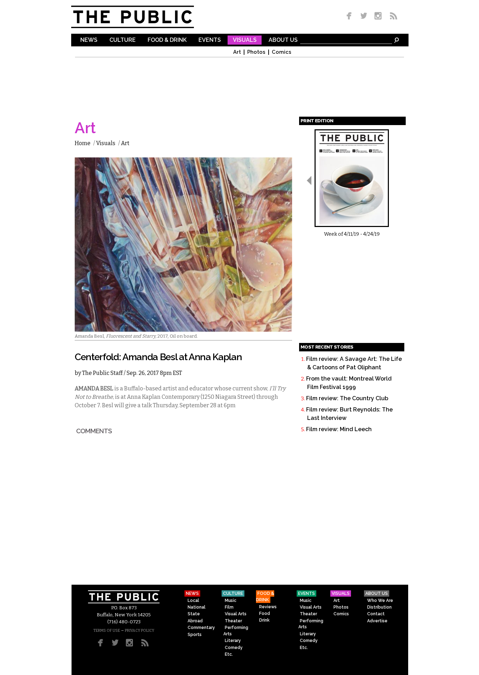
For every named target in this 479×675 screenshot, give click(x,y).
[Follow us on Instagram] (378, 16)
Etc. (229, 654)
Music (230, 600)
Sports (195, 634)
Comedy (234, 647)
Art (237, 52)
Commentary (201, 627)
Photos (256, 52)
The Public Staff (102, 373)
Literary (233, 640)
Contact (376, 613)
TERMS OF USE (106, 630)
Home (82, 143)
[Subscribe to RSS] (392, 16)
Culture (122, 40)
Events (209, 40)
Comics (281, 52)
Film (229, 607)
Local (193, 600)
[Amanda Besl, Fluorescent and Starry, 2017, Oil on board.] (183, 327)
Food (264, 613)
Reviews (268, 606)
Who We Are (380, 600)
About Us (283, 40)
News (88, 40)
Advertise (377, 620)
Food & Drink (167, 40)
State (194, 613)
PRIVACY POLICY (139, 630)
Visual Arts (236, 613)
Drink (264, 620)
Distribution (379, 607)
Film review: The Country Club (347, 398)
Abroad (195, 620)
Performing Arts (235, 630)
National (196, 607)
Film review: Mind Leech (339, 429)
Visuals (245, 40)
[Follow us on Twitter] (364, 16)
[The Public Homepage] (141, 17)
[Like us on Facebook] (350, 16)
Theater (233, 620)
